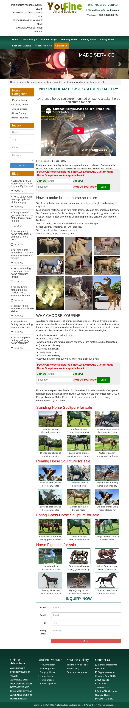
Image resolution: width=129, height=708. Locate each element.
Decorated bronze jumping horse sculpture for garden (79, 485)
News (21, 82)
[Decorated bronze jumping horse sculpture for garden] (78, 473)
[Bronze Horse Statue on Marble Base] (107, 580)
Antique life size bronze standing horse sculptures (107, 539)
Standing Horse (69, 39)
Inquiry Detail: (42, 632)
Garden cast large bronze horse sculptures (79, 509)
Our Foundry (29, 39)
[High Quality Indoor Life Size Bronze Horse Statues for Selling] (78, 580)
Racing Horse (107, 39)
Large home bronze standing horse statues (78, 454)
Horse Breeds (47, 680)
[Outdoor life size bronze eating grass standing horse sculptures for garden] (78, 419)
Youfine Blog (73, 668)
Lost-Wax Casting (21, 45)
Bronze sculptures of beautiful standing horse (50, 456)
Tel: (44, 623)
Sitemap (117, 705)
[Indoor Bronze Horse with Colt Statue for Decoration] (107, 556)
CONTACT (113, 5)
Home (15, 39)
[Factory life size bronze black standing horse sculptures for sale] (107, 419)
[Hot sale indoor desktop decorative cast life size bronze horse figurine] (50, 556)
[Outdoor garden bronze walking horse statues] (107, 443)
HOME (90, 5)
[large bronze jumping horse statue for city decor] (107, 473)
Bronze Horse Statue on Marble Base (107, 592)
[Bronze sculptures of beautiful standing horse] (50, 443)
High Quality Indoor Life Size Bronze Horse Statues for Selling (78, 593)
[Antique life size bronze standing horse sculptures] (107, 527)
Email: (43, 615)
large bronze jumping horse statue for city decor (107, 485)
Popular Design (49, 39)
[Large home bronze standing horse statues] (78, 443)
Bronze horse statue (77, 672)
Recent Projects (43, 45)
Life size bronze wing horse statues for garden (50, 485)
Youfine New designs (77, 664)
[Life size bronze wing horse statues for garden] (50, 473)
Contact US (61, 45)
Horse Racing (19, 113)
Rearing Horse (88, 39)
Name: (43, 607)
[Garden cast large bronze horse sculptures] (78, 497)
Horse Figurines (20, 117)
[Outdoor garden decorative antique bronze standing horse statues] (50, 419)
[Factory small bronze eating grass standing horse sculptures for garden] (78, 556)
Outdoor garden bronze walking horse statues (107, 456)
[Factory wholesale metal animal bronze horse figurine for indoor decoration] (50, 580)
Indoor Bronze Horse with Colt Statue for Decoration (107, 569)
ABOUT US (100, 5)
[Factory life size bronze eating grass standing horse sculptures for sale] (50, 527)
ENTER (86, 641)
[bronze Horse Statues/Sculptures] (64, 7)
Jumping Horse (19, 109)
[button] (9, 64)
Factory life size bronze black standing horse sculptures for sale (107, 432)
